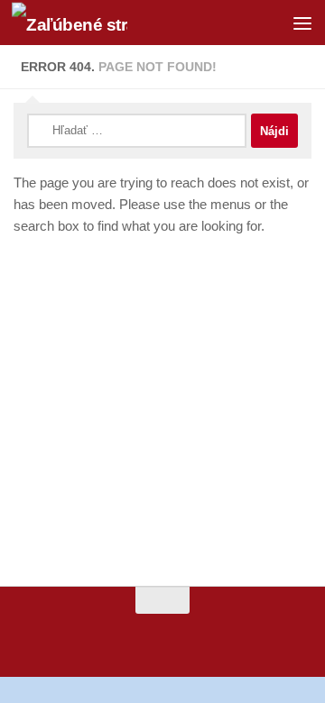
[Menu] (302, 22)
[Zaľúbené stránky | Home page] (88, 23)
